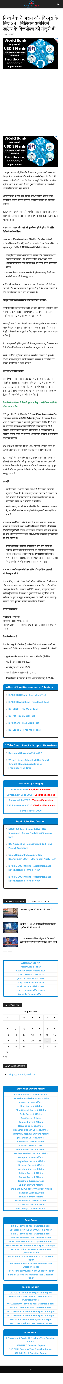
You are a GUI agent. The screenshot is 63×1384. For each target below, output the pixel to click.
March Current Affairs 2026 (31, 990)
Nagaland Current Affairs (31, 1169)
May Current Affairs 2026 (31, 982)
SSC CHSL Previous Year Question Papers (30, 1349)
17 (7, 1040)
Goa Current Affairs (30, 1118)
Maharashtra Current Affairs (31, 1149)
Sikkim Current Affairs (31, 1184)
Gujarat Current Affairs (31, 1122)
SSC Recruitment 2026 (31, 805)
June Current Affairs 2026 (30, 978)
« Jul (5, 1056)
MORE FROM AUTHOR (38, 901)
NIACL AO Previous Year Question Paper (30, 1323)
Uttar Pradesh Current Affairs (30, 1200)
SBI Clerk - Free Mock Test (23, 708)
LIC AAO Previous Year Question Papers (31, 1292)
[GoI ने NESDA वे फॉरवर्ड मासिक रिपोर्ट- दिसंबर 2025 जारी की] (10, 927)
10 (7, 1034)
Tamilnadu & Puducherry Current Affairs (31, 1188)
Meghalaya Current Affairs (31, 1161)
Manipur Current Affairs (30, 1157)
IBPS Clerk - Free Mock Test (23, 722)
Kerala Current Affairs (30, 1145)
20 (32, 1040)
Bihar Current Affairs (31, 1106)
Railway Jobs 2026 (31, 800)
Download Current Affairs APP (25, 753)
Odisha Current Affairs (31, 1173)
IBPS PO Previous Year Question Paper (31, 1237)
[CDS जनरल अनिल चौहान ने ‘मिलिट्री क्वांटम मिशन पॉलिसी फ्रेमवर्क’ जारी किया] (10, 942)
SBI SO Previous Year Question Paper (30, 1233)
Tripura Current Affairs (31, 1196)
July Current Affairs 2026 (31, 974)
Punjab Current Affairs (31, 1177)
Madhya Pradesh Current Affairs (31, 1153)
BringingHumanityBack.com (22, 1074)
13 (32, 1034)
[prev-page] (5, 953)
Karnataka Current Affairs (30, 1141)
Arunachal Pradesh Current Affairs (31, 1098)
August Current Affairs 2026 (30, 970)
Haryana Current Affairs (30, 1125)
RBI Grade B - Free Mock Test (24, 729)
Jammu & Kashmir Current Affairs (31, 1133)
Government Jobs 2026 (30, 794)
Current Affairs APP (30, 962)
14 (40, 1034)
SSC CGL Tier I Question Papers (31, 1353)
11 (16, 1034)
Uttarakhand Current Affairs (31, 1204)
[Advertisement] (31, 104)
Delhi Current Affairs (31, 1114)
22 (47, 1040)
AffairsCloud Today (31, 966)
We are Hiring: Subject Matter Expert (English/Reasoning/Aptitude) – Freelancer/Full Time (28, 764)
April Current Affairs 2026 (30, 986)
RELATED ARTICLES (14, 901)
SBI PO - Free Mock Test (21, 715)
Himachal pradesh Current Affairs (30, 1129)
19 (24, 1040)
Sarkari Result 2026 (31, 810)
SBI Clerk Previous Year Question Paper (31, 1229)
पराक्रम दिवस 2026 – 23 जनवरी (36, 909)
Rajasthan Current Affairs (30, 1180)
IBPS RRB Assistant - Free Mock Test (28, 702)
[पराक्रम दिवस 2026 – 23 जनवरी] (10, 913)
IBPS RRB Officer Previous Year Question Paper (31, 1245)
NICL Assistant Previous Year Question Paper (31, 1311)
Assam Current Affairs (31, 1102)
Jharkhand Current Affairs (30, 1137)
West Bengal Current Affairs (30, 1208)
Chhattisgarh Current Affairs (31, 1110)
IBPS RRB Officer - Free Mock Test (27, 695)
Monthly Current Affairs (30, 994)
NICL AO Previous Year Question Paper (30, 1307)
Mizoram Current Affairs (31, 1165)
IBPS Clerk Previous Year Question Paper (30, 1241)
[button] (5, 4)
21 (40, 1040)
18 (16, 1040)
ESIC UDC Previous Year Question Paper (31, 1319)
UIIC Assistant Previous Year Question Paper (30, 1303)
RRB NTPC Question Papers (31, 1345)
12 (24, 1034)
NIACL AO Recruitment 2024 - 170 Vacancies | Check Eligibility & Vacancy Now (30, 833)
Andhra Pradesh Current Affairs (30, 1094)
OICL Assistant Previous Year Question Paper (31, 1315)
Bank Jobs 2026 (31, 789)
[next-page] (10, 953)
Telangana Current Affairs (30, 1192)
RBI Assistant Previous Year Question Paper (31, 1270)
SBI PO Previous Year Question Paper (30, 1225)
